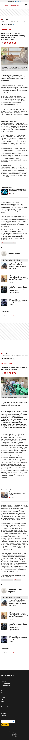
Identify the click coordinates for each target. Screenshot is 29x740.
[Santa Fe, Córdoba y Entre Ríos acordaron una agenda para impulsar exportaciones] (4, 289)
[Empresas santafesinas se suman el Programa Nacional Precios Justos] (4, 495)
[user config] (26, 5)
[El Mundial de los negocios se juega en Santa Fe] (4, 302)
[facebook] (7, 43)
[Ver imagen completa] (26, 49)
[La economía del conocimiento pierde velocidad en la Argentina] (4, 192)
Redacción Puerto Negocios (15, 591)
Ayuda (22, 733)
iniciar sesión (11, 315)
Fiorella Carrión (14, 254)
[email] (13, 43)
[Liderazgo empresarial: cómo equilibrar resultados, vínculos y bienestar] (4, 278)
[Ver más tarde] (2, 43)
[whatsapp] (5, 43)
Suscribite (5, 724)
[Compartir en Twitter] (10, 43)
